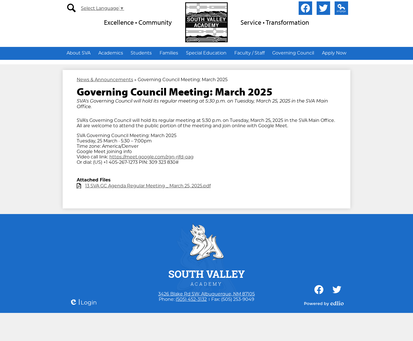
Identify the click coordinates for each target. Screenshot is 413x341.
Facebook (305, 8)
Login (83, 302)
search (71, 8)
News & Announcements (105, 79)
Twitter (323, 8)
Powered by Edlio (324, 303)
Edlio (341, 8)
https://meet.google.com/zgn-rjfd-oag (151, 157)
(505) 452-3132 (191, 299)
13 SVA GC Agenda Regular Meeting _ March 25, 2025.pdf (148, 185)
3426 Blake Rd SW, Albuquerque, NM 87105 (206, 294)
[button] (78, 53)
